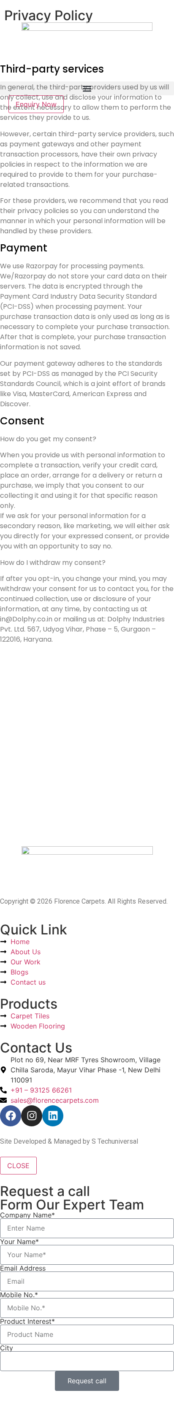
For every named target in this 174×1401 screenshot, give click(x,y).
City (6, 1347)
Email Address (23, 1268)
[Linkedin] (52, 1115)
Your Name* (19, 1241)
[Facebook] (10, 1115)
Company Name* (27, 1215)
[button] (87, 88)
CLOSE (18, 1165)
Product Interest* (27, 1321)
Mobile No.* (19, 1294)
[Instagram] (31, 1115)
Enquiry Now (36, 104)
